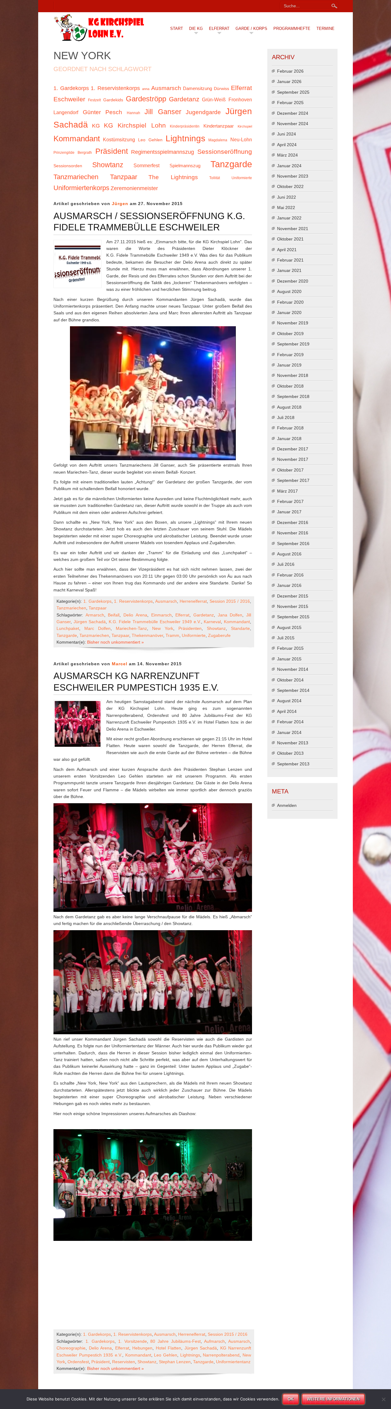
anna (145, 89)
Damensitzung (197, 88)
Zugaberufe (219, 635)
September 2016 (293, 543)
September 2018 (293, 396)
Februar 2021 (290, 260)
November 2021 (292, 228)
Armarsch (95, 614)
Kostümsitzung (119, 139)
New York (162, 628)
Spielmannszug (185, 165)
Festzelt (94, 100)
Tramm (172, 635)
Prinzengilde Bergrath (72, 152)
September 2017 (293, 480)
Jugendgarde (203, 112)
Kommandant (76, 138)
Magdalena (217, 140)
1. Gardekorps (71, 88)
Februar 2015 (290, 648)
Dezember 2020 (292, 281)
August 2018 (289, 407)
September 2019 (293, 343)
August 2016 (289, 553)
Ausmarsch (166, 88)
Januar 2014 (289, 732)
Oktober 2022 (290, 186)
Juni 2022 (286, 197)
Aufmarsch (214, 1341)
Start (176, 28)
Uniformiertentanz (233, 1361)
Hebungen (142, 1348)
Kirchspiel (245, 126)
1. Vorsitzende (132, 1341)
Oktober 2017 (290, 470)
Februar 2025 (290, 102)
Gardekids (113, 100)
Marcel (119, 663)
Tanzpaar (123, 177)
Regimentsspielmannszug (162, 152)
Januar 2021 (289, 270)
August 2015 (289, 627)
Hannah (133, 113)
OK (291, 1399)
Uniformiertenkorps (81, 188)
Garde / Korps (251, 28)
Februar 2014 (290, 721)
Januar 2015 (289, 658)
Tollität (214, 178)
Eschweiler (69, 99)
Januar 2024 (289, 165)
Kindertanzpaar (218, 126)
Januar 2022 (289, 217)
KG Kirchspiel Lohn (135, 125)
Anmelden (287, 805)
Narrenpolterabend (221, 1355)
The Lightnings (173, 177)
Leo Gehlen (150, 140)
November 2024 (292, 123)
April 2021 (287, 249)
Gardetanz (184, 99)
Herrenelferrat (193, 601)
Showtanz (107, 165)
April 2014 (287, 711)
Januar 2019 (289, 365)
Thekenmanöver (147, 635)
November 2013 (292, 742)
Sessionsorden (67, 166)
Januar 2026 (289, 81)
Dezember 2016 (292, 522)
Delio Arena (135, 614)
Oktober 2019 (290, 333)
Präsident (111, 151)
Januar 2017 (289, 511)
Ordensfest (78, 1361)
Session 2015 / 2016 (230, 601)
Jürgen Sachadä (90, 621)
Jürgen (120, 203)
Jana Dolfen (230, 614)
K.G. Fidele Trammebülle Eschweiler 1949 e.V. (155, 621)
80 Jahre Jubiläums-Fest (175, 1341)
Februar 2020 (290, 302)
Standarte (240, 628)
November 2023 (292, 176)
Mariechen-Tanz (131, 628)
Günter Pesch (102, 112)
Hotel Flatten (168, 1348)
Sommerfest (146, 165)
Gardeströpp (146, 99)
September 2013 (293, 763)
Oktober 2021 (290, 239)
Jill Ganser (162, 112)
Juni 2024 (286, 134)
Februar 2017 (290, 501)
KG (96, 126)
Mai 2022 (286, 207)
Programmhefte (291, 28)
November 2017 (292, 459)
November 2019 (292, 322)
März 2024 (287, 155)
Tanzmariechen (75, 177)
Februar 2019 (290, 354)
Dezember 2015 (292, 596)
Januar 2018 (289, 438)
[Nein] (383, 1399)
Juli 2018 (285, 417)
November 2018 (292, 375)
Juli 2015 (285, 637)
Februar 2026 (290, 71)
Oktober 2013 (290, 753)
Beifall (113, 614)
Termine (325, 28)
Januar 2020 (289, 312)
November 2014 (292, 669)
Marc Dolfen (97, 628)
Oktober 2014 (290, 679)
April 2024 (287, 144)
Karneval (212, 621)
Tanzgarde (231, 164)
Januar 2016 (289, 585)
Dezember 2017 (292, 448)
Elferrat (219, 28)
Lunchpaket (68, 628)
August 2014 (289, 700)
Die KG (196, 28)
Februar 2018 (290, 427)
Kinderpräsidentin (184, 126)
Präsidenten (190, 628)
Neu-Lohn (241, 139)
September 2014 (293, 690)
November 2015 (292, 606)
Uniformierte (242, 178)
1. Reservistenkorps (115, 88)
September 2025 (293, 92)
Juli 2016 (285, 564)
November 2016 (292, 532)
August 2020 (289, 291)
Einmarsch (161, 614)
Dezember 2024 (292, 113)
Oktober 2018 (290, 386)
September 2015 (293, 616)
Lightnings (185, 138)
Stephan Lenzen (175, 1361)
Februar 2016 (290, 575)
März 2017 (287, 491)
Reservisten (123, 1361)
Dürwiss (221, 88)
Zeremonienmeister (134, 188)
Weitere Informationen (333, 1399)
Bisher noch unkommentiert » (115, 642)
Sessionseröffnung (224, 151)
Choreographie (71, 1348)
